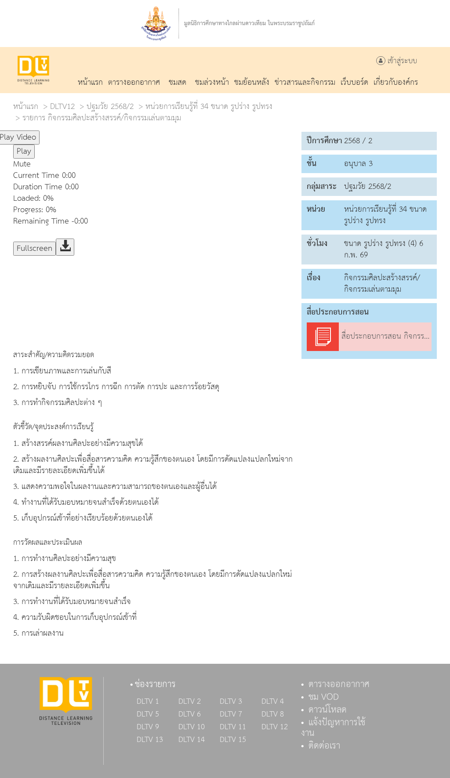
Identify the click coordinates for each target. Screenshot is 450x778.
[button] (189, 164)
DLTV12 (62, 106)
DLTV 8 (272, 714)
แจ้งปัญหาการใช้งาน (333, 728)
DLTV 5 (148, 714)
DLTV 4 (272, 701)
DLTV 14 (191, 739)
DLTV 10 (191, 727)
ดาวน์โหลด (327, 710)
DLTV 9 (148, 727)
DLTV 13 (150, 739)
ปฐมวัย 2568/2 (110, 106)
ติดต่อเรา (324, 746)
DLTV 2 (189, 701)
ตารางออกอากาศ (339, 684)
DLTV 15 (233, 739)
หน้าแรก (25, 106)
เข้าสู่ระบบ (401, 61)
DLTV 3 (231, 701)
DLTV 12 (274, 727)
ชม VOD (323, 697)
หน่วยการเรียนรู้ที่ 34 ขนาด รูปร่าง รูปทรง (208, 106)
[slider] (83, 133)
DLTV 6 (189, 714)
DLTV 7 (231, 714)
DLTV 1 (148, 701)
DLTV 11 (233, 727)
